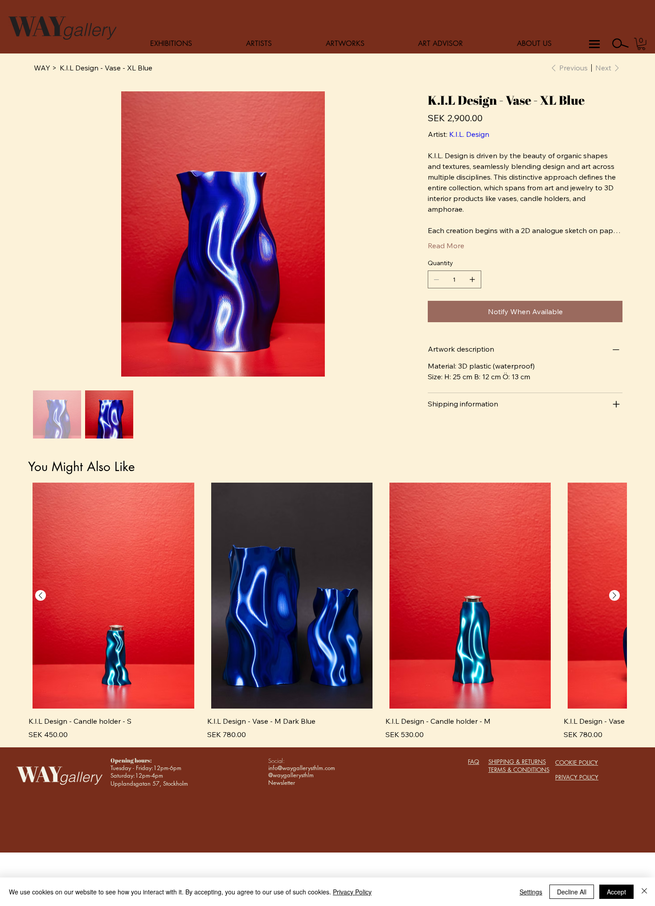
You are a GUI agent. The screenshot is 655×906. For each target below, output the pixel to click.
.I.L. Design (471, 134)
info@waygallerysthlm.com (301, 768)
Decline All (571, 891)
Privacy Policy (352, 891)
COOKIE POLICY (576, 762)
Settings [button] (531, 891)
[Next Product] (614, 595)
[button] (641, 44)
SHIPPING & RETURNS (517, 762)
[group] (327, 611)
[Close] (644, 892)
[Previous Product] (40, 595)
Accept (616, 891)
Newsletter (281, 783)
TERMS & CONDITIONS (518, 770)
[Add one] (472, 279)
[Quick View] (113, 596)
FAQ (473, 762)
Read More (446, 245)
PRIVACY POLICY (576, 777)
